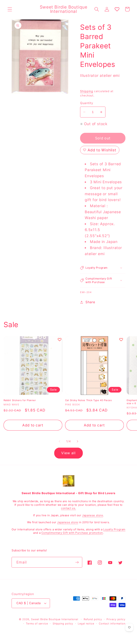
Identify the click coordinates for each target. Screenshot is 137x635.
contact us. (68, 508)
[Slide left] (59, 441)
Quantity (86, 103)
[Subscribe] (77, 562)
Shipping (86, 91)
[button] (10, 9)
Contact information (112, 623)
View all (68, 453)
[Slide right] (78, 441)
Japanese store (92, 515)
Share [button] (90, 302)
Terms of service (37, 623)
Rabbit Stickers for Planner (20, 400)
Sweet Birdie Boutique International (54, 619)
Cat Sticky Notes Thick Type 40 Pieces (88, 400)
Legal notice (86, 623)
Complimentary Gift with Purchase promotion (72, 532)
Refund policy (93, 619)
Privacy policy (115, 619)
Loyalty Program (114, 529)
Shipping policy (63, 623)
